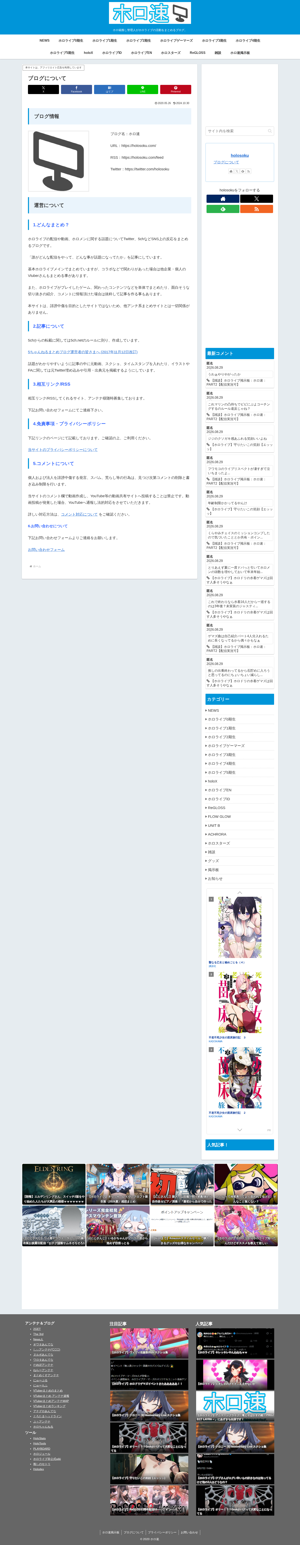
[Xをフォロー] (237, 171)
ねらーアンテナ (43, 1370)
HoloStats (39, 1438)
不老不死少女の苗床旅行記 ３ (227, 1037)
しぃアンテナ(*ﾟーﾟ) (46, 1349)
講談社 (212, 966)
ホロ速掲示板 (110, 1532)
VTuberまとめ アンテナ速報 (51, 1395)
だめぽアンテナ (43, 1364)
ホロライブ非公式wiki (47, 1459)
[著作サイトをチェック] (231, 171)
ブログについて (226, 162)
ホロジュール (41, 1453)
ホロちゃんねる (43, 1426)
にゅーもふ (40, 1385)
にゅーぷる (40, 1380)
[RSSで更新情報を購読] (248, 171)
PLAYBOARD (41, 1448)
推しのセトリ (41, 1464)
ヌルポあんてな (43, 1354)
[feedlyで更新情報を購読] (242, 171)
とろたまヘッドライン (47, 1416)
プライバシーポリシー (162, 1532)
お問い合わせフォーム (46, 550)
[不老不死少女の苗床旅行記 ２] (240, 1078)
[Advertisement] (239, 93)
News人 (38, 1339)
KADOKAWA (215, 1041)
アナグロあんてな (44, 1411)
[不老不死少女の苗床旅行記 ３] (240, 1003)
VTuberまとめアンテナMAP (51, 1401)
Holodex (38, 1469)
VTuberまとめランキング (49, 1406)
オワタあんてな (43, 1344)
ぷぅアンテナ (41, 1421)
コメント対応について (79, 514)
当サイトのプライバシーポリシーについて (63, 450)
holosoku (240, 155)
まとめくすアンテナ (46, 1375)
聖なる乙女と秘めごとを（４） (227, 962)
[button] (269, 131)
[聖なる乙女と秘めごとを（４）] (240, 928)
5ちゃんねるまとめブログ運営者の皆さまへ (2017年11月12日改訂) (83, 352)
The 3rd (38, 1334)
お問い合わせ (189, 1532)
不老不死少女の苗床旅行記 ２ (227, 1112)
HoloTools (39, 1443)
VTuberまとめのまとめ (48, 1390)
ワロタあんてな (43, 1359)
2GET (37, 1329)
